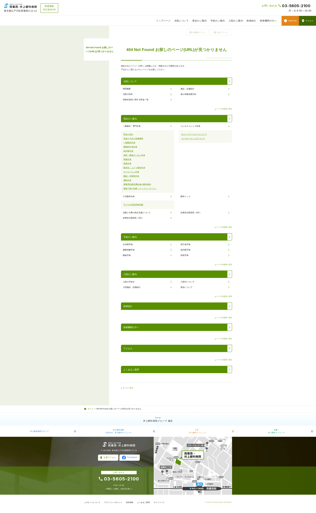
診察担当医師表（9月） (133, 218)
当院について (181, 21)
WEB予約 (292, 21)
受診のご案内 (199, 21)
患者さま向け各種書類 (133, 139)
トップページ (163, 21)
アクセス (309, 21)
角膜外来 (127, 159)
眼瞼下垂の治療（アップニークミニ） (140, 188)
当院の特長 (128, 94)
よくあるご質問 (131, 369)
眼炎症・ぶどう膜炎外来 (134, 168)
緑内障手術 (185, 250)
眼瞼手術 (127, 255)
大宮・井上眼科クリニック (197, 431)
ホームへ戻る (128, 388)
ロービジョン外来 (131, 172)
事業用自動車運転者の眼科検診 (137, 184)
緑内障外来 (128, 151)
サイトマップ (159, 502)
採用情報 (129, 502)
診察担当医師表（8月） (191, 213)
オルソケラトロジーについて (194, 134)
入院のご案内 (236, 21)
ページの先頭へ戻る (224, 109)
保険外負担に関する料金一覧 (135, 100)
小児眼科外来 (129, 196)
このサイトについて (92, 502)
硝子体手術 (185, 244)
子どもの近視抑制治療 (133, 205)
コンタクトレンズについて (193, 139)
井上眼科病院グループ (39, 431)
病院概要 (127, 89)
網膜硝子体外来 (130, 147)
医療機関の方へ (268, 21)
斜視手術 (184, 255)
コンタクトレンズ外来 (190, 126)
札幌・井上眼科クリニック (276, 431)
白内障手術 (128, 244)
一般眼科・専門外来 (132, 126)
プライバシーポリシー (113, 502)
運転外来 (127, 180)
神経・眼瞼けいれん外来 (134, 155)
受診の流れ (128, 134)
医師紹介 (251, 21)
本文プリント (222, 32)
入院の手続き (129, 282)
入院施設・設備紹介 (132, 287)
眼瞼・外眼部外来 (131, 176)
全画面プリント (199, 32)
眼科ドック (185, 196)
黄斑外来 (127, 163)
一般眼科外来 (129, 143)
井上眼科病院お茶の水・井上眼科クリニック (119, 431)
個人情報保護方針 (188, 94)
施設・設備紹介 (187, 89)
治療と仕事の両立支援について (136, 213)
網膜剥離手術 (129, 250)
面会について (186, 287)
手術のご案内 (217, 21)
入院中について (187, 282)
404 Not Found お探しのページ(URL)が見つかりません (99, 49)
